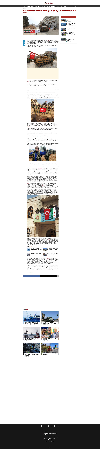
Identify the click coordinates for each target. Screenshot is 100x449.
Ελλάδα (28, 6)
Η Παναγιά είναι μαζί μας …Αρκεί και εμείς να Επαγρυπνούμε (50, 354)
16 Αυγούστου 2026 (45, 355)
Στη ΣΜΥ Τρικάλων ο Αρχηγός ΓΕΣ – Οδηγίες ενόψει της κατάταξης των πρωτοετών (70, 29)
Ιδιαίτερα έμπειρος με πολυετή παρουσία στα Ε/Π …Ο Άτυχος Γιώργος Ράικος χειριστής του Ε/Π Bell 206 (32, 354)
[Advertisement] (41, 38)
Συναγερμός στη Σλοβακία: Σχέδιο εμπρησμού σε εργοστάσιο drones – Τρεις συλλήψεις (70, 33)
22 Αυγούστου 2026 (27, 340)
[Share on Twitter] (24, 43)
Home (24, 8)
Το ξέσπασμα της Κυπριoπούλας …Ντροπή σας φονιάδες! (52, 254)
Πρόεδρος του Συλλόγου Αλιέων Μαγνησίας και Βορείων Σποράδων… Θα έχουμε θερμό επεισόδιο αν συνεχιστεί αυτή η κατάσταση (36, 249)
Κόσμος (39, 6)
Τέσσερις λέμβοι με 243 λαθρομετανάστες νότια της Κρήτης (70, 20)
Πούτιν (48, 40)
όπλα (42, 185)
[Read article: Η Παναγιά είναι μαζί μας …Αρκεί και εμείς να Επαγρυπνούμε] (50, 349)
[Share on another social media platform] (24, 45)
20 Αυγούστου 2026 (45, 340)
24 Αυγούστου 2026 (33, 251)
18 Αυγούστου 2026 (27, 356)
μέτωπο (49, 239)
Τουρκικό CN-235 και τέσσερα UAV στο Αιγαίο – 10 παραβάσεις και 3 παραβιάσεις (71, 24)
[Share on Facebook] (24, 41)
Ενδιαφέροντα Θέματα (46, 6)
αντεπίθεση (28, 126)
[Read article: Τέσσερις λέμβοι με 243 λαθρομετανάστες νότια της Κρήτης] (63, 20)
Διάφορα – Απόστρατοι (64, 6)
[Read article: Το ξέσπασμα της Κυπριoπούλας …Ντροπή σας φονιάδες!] (45, 254)
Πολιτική (35, 6)
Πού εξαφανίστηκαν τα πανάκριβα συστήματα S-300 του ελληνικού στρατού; (52, 249)
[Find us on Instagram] (76, 2)
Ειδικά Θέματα (53, 6)
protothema (30, 272)
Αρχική (25, 6)
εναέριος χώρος (40, 168)
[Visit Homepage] (48, 3)
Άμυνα (32, 6)
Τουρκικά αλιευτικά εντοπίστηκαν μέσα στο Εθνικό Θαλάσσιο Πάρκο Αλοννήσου (36, 254)
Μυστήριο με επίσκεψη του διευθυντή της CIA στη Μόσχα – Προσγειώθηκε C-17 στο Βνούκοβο (71, 39)
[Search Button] (73, 6)
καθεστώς (28, 81)
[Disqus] (41, 369)
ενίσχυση (48, 258)
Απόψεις (58, 6)
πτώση (28, 183)
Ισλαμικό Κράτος (39, 136)
